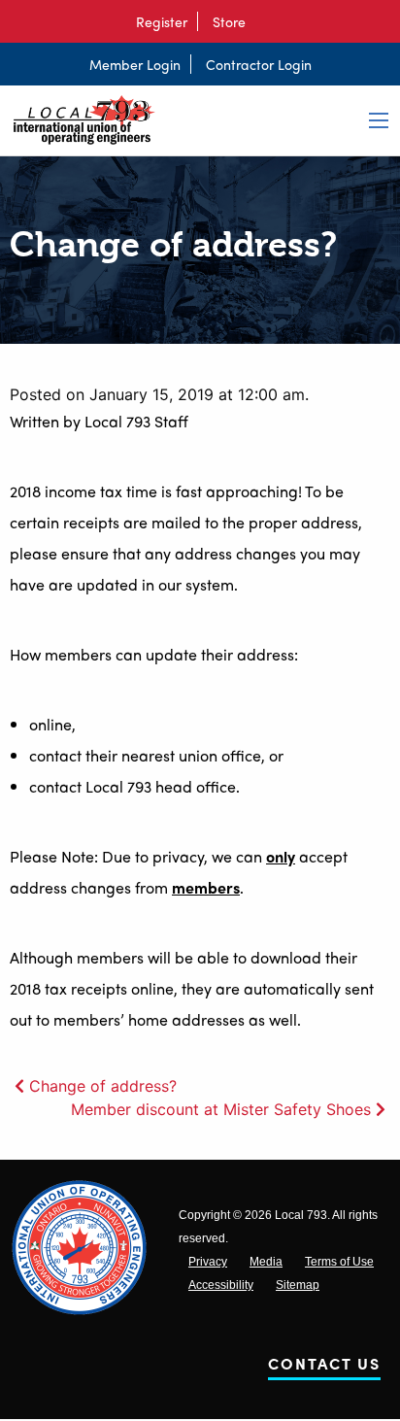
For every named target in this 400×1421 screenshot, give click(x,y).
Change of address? (103, 1086)
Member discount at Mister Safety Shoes (221, 1109)
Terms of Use (339, 1262)
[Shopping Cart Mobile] (265, 21)
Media (266, 1262)
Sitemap (297, 1285)
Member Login (135, 64)
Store (229, 21)
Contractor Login (259, 64)
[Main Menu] (378, 120)
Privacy (207, 1262)
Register (161, 21)
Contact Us (324, 1367)
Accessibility (220, 1285)
